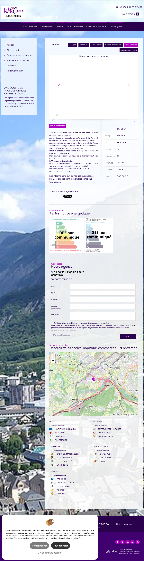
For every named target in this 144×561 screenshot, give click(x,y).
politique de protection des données (83, 323)
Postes (60, 490)
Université (62, 465)
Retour (55, 45)
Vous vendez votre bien (18, 61)
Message (54, 314)
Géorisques (55, 182)
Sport (103, 461)
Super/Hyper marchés (109, 429)
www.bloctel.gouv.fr (81, 328)
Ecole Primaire (64, 458)
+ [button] (53, 356)
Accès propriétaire (131, 7)
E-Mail (54, 300)
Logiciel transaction (125, 550)
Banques (61, 494)
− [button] (53, 360)
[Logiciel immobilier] (111, 552)
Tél (53, 293)
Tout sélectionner (58, 426)
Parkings (61, 479)
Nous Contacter (15, 71)
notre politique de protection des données (63, 538)
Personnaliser (39, 545)
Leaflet (113, 415)
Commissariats (65, 486)
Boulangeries (105, 436)
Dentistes (60, 436)
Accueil (10, 45)
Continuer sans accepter (50, 552)
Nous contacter (131, 45)
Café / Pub (105, 454)
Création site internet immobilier (129, 551)
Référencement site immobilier (129, 553)
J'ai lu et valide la (61, 323)
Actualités (12, 66)
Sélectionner (96, 45)
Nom (53, 286)
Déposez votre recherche (19, 55)
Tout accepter (60, 545)
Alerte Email (13, 50)
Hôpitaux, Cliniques (65, 429)
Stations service (65, 483)
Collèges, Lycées (65, 461)
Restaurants (107, 458)
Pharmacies (61, 440)
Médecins (60, 433)
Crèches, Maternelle (67, 454)
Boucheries (104, 433)
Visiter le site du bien (129, 50)
